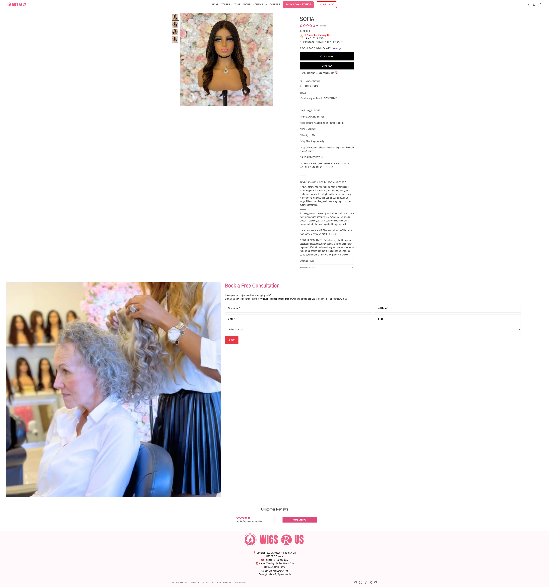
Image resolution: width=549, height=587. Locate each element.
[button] (307, 25)
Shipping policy (227, 582)
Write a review (299, 519)
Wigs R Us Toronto (182, 582)
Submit (231, 340)
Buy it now (327, 65)
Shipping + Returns (308, 267)
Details (303, 93)
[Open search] (528, 4)
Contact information (240, 582)
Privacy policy (205, 582)
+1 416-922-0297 (280, 560)
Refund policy (195, 582)
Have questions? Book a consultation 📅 (319, 73)
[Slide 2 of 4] (175, 24)
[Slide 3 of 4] (175, 32)
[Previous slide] (182, 60)
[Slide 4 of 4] (175, 39)
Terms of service (216, 582)
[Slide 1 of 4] (175, 17)
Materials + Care (307, 261)
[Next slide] (270, 60)
